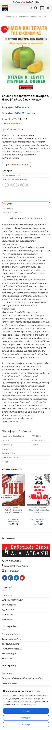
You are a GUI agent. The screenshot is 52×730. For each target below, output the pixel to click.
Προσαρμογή (26, 717)
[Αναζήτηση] (31, 8)
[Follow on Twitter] (16, 577)
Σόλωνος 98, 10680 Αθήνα (16, 566)
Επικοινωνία (7, 619)
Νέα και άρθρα (9, 653)
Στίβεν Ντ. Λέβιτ (23, 107)
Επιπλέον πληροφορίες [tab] (13, 212)
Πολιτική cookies (9, 683)
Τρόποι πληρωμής (10, 643)
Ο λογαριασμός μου (11, 634)
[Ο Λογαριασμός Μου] (36, 8)
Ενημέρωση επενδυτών (12, 599)
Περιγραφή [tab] (7, 204)
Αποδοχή (26, 711)
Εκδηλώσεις (7, 658)
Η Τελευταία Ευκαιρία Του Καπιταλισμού (39, 511)
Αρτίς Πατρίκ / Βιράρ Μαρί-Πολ (38, 520)
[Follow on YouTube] (22, 577)
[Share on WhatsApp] (4, 185)
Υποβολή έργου (9, 604)
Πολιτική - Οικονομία (38, 17)
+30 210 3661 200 (12, 561)
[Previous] (2, 502)
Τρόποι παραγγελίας (11, 639)
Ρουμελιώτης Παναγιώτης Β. (13, 520)
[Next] (50, 502)
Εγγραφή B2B (8, 609)
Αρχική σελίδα (11, 17)
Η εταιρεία (7, 595)
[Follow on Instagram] (10, 577)
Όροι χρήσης (8, 673)
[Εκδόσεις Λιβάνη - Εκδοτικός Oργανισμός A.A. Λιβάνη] (10, 8)
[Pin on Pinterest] (22, 185)
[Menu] (48, 8)
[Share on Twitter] (13, 185)
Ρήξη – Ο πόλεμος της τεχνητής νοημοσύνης (13, 511)
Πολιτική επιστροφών (12, 648)
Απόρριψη (26, 724)
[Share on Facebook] (9, 185)
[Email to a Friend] (18, 185)
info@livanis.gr (12, 570)
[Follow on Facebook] (4, 577)
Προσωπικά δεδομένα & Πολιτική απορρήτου (22, 678)
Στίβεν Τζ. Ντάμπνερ (25, 113)
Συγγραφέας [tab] (8, 208)
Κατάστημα (23, 17)
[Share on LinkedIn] (27, 185)
